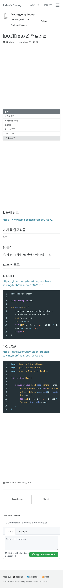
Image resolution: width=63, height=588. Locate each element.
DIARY (48, 5)
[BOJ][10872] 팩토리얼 (25, 36)
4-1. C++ (10, 133)
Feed (46, 577)
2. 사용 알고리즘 (11, 120)
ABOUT (34, 5)
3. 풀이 (8, 125)
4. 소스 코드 (10, 129)
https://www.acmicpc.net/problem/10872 (28, 219)
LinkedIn (33, 577)
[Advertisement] (31, 78)
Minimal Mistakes (40, 581)
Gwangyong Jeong (23, 14)
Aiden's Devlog (12, 5)
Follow (44, 21)
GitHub (19, 577)
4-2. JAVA (10, 138)
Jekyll (28, 581)
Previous (17, 499)
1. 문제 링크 (9, 116)
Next (46, 499)
